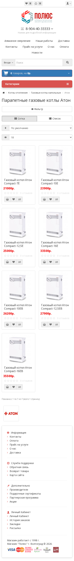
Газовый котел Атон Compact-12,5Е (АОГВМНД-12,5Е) (18, 246)
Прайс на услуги (19, 444)
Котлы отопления (18, 92)
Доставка (15, 452)
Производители (19, 489)
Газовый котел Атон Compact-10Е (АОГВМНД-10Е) (55, 183)
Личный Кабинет (19, 516)
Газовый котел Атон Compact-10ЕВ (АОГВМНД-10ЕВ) (18, 308)
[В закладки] (13, 199)
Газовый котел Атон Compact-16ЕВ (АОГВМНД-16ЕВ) (18, 371)
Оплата (14, 440)
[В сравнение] (20, 199)
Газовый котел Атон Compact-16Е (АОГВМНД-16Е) (55, 246)
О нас (13, 448)
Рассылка (15, 528)
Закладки (15, 524)
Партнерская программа (24, 497)
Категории (12, 84)
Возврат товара (19, 471)
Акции (13, 501)
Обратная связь (19, 467)
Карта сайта (17, 475)
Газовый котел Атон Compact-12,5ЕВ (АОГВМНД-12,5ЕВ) (55, 308)
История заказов (20, 520)
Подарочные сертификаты (25, 493)
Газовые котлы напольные (46, 92)
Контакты (15, 436)
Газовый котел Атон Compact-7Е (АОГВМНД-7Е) (18, 183)
